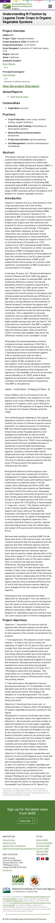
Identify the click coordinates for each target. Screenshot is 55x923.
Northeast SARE (43, 846)
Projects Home (9, 840)
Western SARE (42, 851)
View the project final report (21, 86)
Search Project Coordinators (14, 846)
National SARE (42, 840)
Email (6, 67)
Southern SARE (42, 848)
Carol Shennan (9, 75)
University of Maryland (13, 901)
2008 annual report (19, 96)
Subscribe (25, 820)
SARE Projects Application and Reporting (19, 848)
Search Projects (9, 843)
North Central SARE (44, 843)
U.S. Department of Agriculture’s (20, 903)
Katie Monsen (9, 64)
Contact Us (7, 870)
